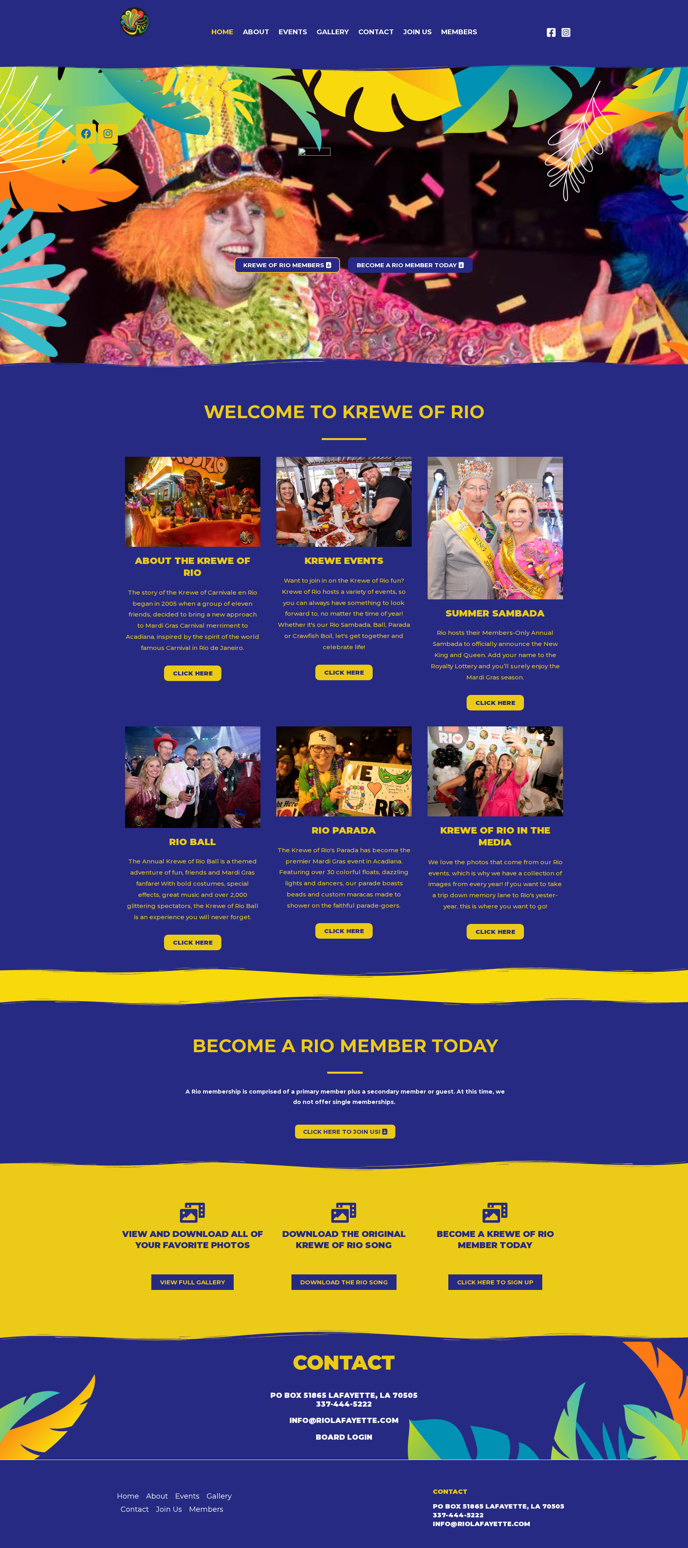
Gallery (333, 32)
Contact (376, 32)
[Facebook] (551, 32)
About (256, 32)
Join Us (417, 32)
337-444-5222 (344, 1404)
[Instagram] (566, 32)
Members (459, 32)
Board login (344, 1437)
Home (222, 32)
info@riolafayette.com (344, 1420)
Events (293, 32)
